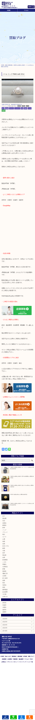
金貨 (3, 543)
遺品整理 (21, 659)
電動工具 (5, 573)
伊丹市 (4, 603)
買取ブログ (31, 656)
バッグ (4, 530)
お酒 (3, 539)
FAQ (31, 659)
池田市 (4, 609)
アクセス (26, 10)
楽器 (3, 580)
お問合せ (3, 662)
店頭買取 (4, 659)
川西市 (3, 110)
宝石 (22, 108)
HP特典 (25, 656)
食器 (3, 541)
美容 (3, 587)
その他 (4, 594)
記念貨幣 (5, 592)
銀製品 (4, 525)
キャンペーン (29, 717)
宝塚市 (4, 605)
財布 (3, 527)
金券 (3, 557)
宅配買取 (15, 659)
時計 (3, 534)
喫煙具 (4, 571)
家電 (3, 569)
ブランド (5, 532)
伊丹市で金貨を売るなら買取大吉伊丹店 (18, 494)
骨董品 (4, 564)
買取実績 (20, 656)
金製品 (4, 523)
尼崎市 (4, 612)
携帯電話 (5, 589)
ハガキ (4, 562)
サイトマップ (22, 662)
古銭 (3, 550)
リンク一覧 (30, 662)
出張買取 (9, 659)
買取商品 (14, 656)
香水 (3, 583)
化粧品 (4, 585)
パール (29, 108)
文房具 (4, 576)
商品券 (4, 555)
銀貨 (3, 548)
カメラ (4, 537)
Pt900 (25, 108)
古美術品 (5, 566)
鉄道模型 (5, 560)
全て (3, 108)
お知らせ (5, 596)
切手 (3, 553)
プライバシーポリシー (12, 662)
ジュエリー (17, 108)
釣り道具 (5, 578)
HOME (8, 10)
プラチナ (11, 108)
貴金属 (6, 108)
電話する (5, 717)
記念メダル (5, 546)
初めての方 (8, 656)
